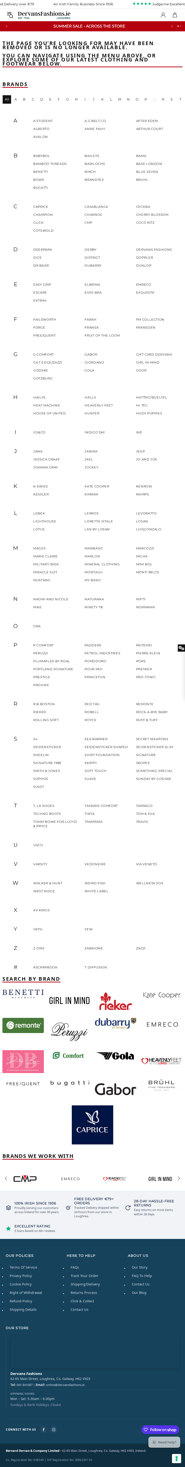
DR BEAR (41, 265)
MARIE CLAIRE (45, 556)
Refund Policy (21, 1300)
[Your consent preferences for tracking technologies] (176, 1458)
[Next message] (172, 26)
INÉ (139, 432)
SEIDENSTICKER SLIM (154, 747)
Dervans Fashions (44, 15)
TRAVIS (142, 822)
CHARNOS (93, 214)
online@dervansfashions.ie (65, 1385)
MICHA (142, 556)
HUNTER (92, 413)
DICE (37, 257)
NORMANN (145, 607)
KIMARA (91, 494)
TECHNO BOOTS (47, 814)
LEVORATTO (146, 513)
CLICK (38, 222)
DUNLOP (144, 265)
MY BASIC (93, 580)
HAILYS (39, 397)
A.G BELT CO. (96, 121)
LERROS (92, 513)
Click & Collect (82, 1300)
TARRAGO (144, 806)
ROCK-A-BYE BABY (152, 712)
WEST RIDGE (44, 891)
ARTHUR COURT (149, 129)
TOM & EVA (145, 814)
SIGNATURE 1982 (47, 763)
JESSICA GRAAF (46, 459)
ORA (37, 626)
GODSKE (40, 370)
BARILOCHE (95, 164)
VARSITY (40, 864)
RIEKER (39, 712)
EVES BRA (93, 292)
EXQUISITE (145, 292)
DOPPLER (144, 257)
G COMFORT (43, 354)
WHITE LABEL (96, 891)
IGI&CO (39, 432)
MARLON (92, 556)
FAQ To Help (142, 1275)
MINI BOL (144, 564)
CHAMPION (43, 214)
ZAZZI (141, 948)
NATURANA (94, 599)
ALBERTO (41, 129)
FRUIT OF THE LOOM (102, 335)
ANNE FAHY (95, 129)
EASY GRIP (42, 284)
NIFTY (141, 599)
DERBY (90, 249)
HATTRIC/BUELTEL (151, 397)
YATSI (37, 929)
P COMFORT (43, 645)
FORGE (39, 327)
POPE (141, 661)
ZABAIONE (94, 948)
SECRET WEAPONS (152, 739)
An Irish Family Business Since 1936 (83, 4)
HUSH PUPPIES (149, 413)
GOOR (141, 370)
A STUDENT (43, 121)
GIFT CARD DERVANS (154, 354)
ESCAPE (40, 292)
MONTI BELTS (147, 572)
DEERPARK (42, 249)
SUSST (38, 787)
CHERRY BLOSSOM (152, 214)
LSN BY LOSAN (97, 529)
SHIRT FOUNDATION (102, 755)
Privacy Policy (21, 1275)
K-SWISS (40, 486)
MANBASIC (94, 548)
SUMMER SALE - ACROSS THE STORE (89, 26)
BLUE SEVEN (147, 172)
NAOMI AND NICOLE (50, 599)
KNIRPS (142, 494)
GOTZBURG (43, 378)
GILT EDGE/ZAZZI (47, 362)
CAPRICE (40, 207)
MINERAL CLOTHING (102, 564)
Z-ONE (39, 948)
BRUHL (142, 180)
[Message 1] (178, 26)
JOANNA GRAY (45, 467)
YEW (88, 929)
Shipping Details (23, 1309)
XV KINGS (41, 910)
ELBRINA (92, 284)
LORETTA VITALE (99, 521)
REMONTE (145, 704)
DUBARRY (93, 265)
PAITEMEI (144, 645)
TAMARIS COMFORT (101, 806)
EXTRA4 (40, 300)
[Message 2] (180, 26)
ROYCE (90, 720)
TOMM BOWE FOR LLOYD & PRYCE (55, 824)
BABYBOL (41, 156)
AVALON (40, 137)
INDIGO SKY (95, 432)
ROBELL (92, 712)
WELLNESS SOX (150, 883)
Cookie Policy (21, 1284)
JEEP (140, 451)
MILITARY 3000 (46, 564)
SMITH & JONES (46, 771)
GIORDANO (94, 362)
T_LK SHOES (43, 806)
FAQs (75, 1267)
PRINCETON (95, 677)
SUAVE (90, 779)
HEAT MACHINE (46, 405)
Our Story (139, 1267)
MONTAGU (94, 572)
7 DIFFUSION (96, 967)
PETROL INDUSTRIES (102, 653)
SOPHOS (40, 779)
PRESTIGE (41, 677)
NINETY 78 (94, 607)
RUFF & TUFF (147, 720)
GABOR (91, 354)
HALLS (90, 397)
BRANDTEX (94, 180)
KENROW (144, 486)
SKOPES (143, 763)
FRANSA (92, 327)
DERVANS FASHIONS (154, 249)
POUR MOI (93, 669)
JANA (38, 451)
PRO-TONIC (146, 677)
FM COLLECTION (150, 319)
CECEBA (143, 207)
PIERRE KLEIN (148, 653)
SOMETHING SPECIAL (154, 771)
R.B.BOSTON (44, 704)
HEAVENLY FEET (99, 405)
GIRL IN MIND (148, 362)
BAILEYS (92, 156)
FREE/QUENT (44, 335)
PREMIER (144, 669)
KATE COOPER (97, 486)
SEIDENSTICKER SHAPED (106, 747)
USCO (38, 845)
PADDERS (93, 645)
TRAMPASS (94, 822)
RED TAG (92, 704)
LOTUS (39, 529)
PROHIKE (41, 685)
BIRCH (90, 172)
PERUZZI (40, 653)
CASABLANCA (96, 207)
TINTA (89, 814)
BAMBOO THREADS (50, 164)
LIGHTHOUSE (44, 521)
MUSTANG (42, 580)
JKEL (89, 459)
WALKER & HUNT (47, 883)
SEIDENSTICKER (47, 747)
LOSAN (142, 521)
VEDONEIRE (95, 864)
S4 (35, 739)
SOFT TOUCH (96, 771)
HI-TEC (142, 405)
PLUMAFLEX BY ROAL (51, 661)
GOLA (89, 370)
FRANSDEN (146, 327)
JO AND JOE (147, 459)
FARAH (90, 319)
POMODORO (95, 661)
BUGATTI (40, 187)
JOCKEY (91, 467)
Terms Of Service (23, 1267)
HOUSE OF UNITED (49, 413)
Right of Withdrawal (26, 1292)
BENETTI (40, 172)
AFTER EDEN (147, 121)
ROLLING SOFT (46, 720)
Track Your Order (84, 1275)
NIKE (37, 607)
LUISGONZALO (148, 529)
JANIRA (91, 451)
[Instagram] (53, 1429)
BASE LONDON (149, 164)
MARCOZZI (145, 548)
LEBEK (39, 513)
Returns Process (84, 1292)
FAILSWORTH (44, 319)
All (7, 99)
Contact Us (79, 1309)
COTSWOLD (43, 230)
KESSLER (41, 494)
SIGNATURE (146, 755)
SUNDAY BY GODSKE (154, 779)
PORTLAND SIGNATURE (53, 669)
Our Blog (139, 1292)
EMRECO (143, 284)
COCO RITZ (145, 222)
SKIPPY (91, 763)
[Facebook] (43, 1429)
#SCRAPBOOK (45, 967)
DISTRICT (92, 257)
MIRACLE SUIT (45, 572)
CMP (88, 222)
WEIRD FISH (95, 883)
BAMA (141, 156)
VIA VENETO (146, 864)
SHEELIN (41, 755)
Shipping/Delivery (85, 1284)
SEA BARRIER (96, 739)
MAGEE (39, 548)
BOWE (39, 180)
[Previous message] (6, 26)
